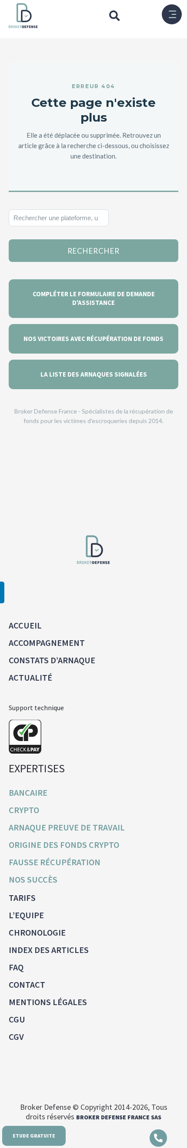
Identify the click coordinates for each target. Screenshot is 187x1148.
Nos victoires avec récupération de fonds (93, 338)
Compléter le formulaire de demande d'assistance (94, 298)
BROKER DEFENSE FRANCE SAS (118, 1117)
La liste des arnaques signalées (93, 374)
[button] (114, 15)
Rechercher (93, 250)
